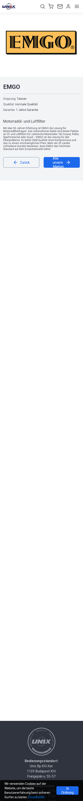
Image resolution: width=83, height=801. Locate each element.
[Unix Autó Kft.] (41, 741)
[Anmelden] (68, 6)
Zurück (25, 162)
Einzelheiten (36, 797)
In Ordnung (67, 790)
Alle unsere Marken (58, 162)
